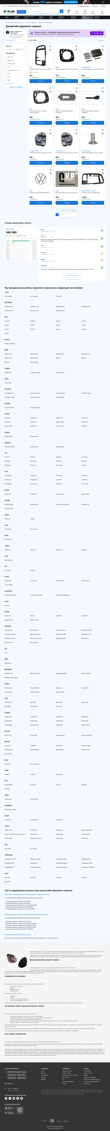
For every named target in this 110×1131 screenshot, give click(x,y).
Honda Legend (60, 494)
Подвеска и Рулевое (41, 17)
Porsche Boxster (60, 735)
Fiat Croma (84, 457)
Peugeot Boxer (9, 725)
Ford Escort (33, 475)
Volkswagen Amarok (10, 859)
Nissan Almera (8, 688)
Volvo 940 (58, 877)
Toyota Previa (34, 834)
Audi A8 (58, 329)
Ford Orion (59, 479)
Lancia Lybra (33, 580)
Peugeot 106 (8, 716)
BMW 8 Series (34, 358)
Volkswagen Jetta (9, 863)
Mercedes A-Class (61, 630)
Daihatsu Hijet (34, 446)
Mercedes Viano (9, 642)
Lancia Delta (8, 580)
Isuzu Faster (8, 529)
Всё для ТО (7, 17)
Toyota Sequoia (86, 834)
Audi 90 (84, 321)
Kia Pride (32, 570)
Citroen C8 (33, 422)
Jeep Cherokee (9, 560)
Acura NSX (59, 296)
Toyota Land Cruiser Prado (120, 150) (15, 834)
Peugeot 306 (85, 716)
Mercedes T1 (85, 638)
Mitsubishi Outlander (61, 673)
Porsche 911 (8, 735)
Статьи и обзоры (32, 6)
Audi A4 (58, 325)
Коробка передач (51, 17)
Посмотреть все (10, 83)
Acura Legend (34, 296)
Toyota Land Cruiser (87, 830)
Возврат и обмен (23, 6)
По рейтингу (100, 40)
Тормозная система (17, 17)
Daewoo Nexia (34, 436)
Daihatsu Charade (9, 446)
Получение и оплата (13, 6)
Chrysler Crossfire (9, 407)
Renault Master (9, 749)
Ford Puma (84, 479)
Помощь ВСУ (87, 1083)
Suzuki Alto (8, 819)
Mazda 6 (32, 615)
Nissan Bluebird (34, 688)
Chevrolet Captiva (61, 393)
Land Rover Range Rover (63, 595)
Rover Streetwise (34, 764)
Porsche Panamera (87, 735)
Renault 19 (7, 745)
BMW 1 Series (8, 354)
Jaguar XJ (33, 549)
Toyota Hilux (59, 830)
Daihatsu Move (60, 446)
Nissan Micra (85, 688)
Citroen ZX (84, 426)
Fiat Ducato (33, 461)
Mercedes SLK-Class (36, 638)
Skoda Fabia (8, 799)
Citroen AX (7, 418)
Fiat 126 (7, 457)
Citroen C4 (84, 418)
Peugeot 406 (8, 721)
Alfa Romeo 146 (34, 306)
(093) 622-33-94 (21, 1078)
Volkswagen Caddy (35, 859)
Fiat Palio (84, 461)
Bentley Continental (10, 343)
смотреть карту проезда (12, 1090)
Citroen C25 (59, 418)
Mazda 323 (8, 615)
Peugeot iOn (59, 725)
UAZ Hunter (8, 848)
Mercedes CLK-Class (10, 634)
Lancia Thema (85, 580)
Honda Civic (8, 494)
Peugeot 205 (33, 716)
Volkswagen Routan (35, 867)
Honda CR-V (33, 494)
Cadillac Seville (60, 372)
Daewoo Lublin (9, 436)
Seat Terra (7, 789)
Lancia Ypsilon (8, 585)
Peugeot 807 (85, 721)
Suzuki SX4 (59, 819)
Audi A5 (84, 325)
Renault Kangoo (86, 745)
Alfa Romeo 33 (34, 310)
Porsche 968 (33, 735)
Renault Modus (60, 749)
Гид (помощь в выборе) (90, 1077)
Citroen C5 (7, 422)
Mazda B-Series (9, 620)
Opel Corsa (59, 702)
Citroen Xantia (8, 426)
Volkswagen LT (34, 863)
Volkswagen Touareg (61, 867)
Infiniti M (32, 519)
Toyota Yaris (85, 838)
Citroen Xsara (59, 426)
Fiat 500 (32, 457)
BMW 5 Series (60, 354)
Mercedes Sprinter (61, 638)
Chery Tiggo (8, 383)
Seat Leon (84, 784)
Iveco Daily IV (8, 539)
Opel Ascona (8, 702)
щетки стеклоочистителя (40, 13)
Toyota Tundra (8, 838)
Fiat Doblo (7, 461)
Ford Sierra (59, 484)
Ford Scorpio (33, 484)
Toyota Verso (59, 838)
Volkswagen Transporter (88, 867)
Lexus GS (7, 605)
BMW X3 (84, 358)
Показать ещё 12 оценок (73, 275)
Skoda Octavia (34, 799)
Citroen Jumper (60, 422)
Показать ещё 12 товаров (68, 210)
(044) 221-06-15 (12, 1075)
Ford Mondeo (33, 479)
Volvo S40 (84, 877)
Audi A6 (7, 329)
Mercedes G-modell (61, 634)
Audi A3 (32, 325)
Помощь (64, 1083)
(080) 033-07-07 (11, 1072)
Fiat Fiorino (59, 461)
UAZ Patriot (33, 848)
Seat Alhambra (8, 784)
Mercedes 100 (8, 630)
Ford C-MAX (8, 475)
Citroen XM (33, 426)
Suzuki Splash (34, 819)
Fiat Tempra (59, 465)
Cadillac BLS (8, 372)
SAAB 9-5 (33, 774)
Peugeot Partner (86, 725)
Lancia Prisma (60, 580)
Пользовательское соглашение (70, 1075)
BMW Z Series (34, 362)
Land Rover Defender (10, 595)
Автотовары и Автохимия (97, 17)
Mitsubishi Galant (35, 673)
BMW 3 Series (34, 354)
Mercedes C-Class (86, 630)
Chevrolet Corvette (10, 397)
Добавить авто (97, 33)
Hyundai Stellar (9, 508)
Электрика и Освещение (73, 17)
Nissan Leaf (59, 688)
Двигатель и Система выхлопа (29, 17)
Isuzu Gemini (33, 529)
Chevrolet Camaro (35, 393)
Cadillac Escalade (35, 372)
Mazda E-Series (34, 620)
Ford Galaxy (8, 479)
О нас (5, 6)
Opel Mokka (8, 706)
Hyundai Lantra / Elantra (62, 504)
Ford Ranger (8, 484)
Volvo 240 (7, 877)
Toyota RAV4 (59, 834)
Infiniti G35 (7, 519)
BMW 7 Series (8, 358)
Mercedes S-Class (86, 634)
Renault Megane (34, 749)
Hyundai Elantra (9, 504)
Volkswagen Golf (86, 859)
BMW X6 (7, 362)
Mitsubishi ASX (9, 673)
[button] (21, 12)
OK (22, 49)
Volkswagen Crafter (61, 859)
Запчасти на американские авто (92, 1079)
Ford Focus (85, 475)
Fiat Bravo (58, 457)
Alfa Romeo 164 (9, 310)
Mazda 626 (59, 615)
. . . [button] (73, 214)
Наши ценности (45, 1075)
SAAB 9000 (59, 774)
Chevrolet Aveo (9, 393)
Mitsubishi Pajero (86, 673)
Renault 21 (33, 745)
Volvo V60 (7, 881)
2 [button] (60, 214)
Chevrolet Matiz (60, 397)
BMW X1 (58, 358)
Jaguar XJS (59, 549)
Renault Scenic (86, 749)
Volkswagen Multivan (61, 863)
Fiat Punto (33, 465)
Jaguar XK (84, 549)
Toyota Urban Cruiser (36, 838)
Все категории (87, 1071)
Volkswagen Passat (87, 863)
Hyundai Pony (85, 504)
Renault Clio (59, 745)
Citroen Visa (85, 422)
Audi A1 (7, 325)
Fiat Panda (7, 465)
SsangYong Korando (10, 809)
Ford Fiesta (59, 475)
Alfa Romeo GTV (60, 310)
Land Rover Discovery (36, 595)
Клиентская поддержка (68, 1081)
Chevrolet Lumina (35, 397)
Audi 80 (58, 321)
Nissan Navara (9, 692)
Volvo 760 (33, 877)
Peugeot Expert (34, 725)
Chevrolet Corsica (86, 393)
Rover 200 (7, 764)
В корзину (41, 81)
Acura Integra (8, 296)
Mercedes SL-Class (10, 638)
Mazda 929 (84, 615)
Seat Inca (58, 784)
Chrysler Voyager (35, 407)
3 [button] (63, 214)
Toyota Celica (34, 830)
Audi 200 (32, 321)
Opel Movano (33, 706)
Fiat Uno (84, 465)
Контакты (43, 1077)
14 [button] (76, 214)
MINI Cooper (8, 663)
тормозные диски (51, 13)
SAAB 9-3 (7, 774)
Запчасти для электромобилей (91, 1081)
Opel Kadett (85, 702)
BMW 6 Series (85, 354)
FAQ (63, 1079)
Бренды (86, 1075)
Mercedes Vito (34, 642)
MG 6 (6, 653)
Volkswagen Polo (9, 867)
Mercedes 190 (34, 630)
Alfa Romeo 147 (60, 306)
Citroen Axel (33, 418)
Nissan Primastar (34, 692)
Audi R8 (84, 329)
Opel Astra (33, 702)
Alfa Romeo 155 (86, 306)
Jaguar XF (7, 549)
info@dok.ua (10, 1083)
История (43, 1073)
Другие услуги (65, 1077)
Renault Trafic (8, 754)
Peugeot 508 (33, 721)
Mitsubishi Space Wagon (11, 677)
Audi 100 (7, 321)
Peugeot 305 (59, 716)
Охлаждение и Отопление (61, 17)
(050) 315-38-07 (21, 1075)
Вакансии (43, 1079)
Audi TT (7, 333)
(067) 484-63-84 (12, 1078)
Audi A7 (32, 329)
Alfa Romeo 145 (9, 306)
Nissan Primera (60, 692)
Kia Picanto (8, 570)
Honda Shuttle (85, 494)
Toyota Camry (8, 830)
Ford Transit (85, 484)
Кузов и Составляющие (85, 17)
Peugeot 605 (59, 721)
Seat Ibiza (33, 784)
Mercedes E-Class (35, 634)
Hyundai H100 (34, 504)
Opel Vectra (59, 706)
